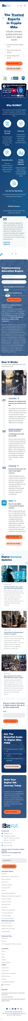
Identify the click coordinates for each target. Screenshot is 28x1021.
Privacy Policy (5, 967)
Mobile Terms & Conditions (9, 973)
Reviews (4, 959)
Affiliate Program (6, 962)
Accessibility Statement (8, 981)
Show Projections (14, 299)
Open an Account (13, 63)
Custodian (13, 398)
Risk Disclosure (6, 976)
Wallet (11, 501)
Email (5, 711)
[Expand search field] (18, 6)
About (3, 951)
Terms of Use (5, 970)
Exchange (12, 466)
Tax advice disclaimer (7, 996)
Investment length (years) (14, 293)
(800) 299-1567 (8, 842)
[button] (12, 254)
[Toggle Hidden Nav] (24, 5)
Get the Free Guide (13, 68)
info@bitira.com (8, 833)
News (3, 957)
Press (3, 954)
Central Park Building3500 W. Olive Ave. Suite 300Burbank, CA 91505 (11, 838)
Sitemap (4, 979)
